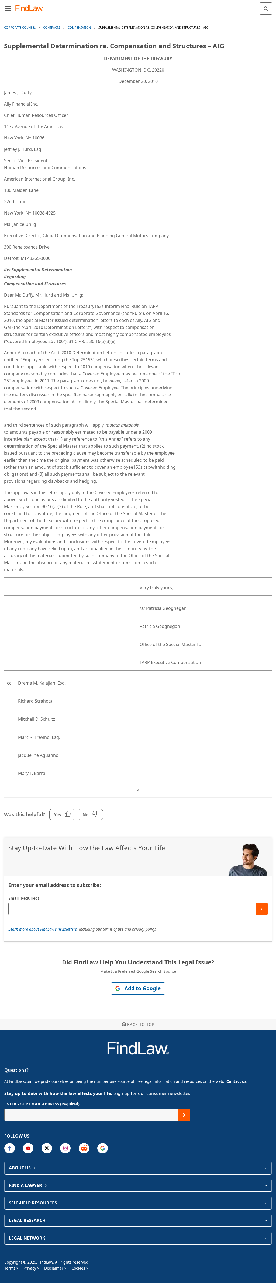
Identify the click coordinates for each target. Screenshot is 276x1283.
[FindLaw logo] (31, 8)
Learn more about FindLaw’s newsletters (42, 929)
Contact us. (236, 1081)
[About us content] (265, 1168)
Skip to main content (138, 6)
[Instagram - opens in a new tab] (65, 1148)
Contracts (51, 27)
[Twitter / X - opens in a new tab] (47, 1148)
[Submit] (262, 909)
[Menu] (7, 8)
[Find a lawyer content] (265, 1185)
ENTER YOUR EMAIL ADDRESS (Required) (42, 1104)
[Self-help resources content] (265, 1203)
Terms (9, 1268)
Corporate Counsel (20, 27)
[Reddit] (84, 1148)
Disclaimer (53, 1268)
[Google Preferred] (102, 1148)
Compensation (79, 27)
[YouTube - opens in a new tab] (28, 1148)
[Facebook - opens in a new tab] (9, 1148)
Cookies (78, 1268)
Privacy (29, 1268)
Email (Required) (23, 898)
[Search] (266, 8)
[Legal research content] (265, 1220)
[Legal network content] (265, 1238)
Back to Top (140, 1024)
